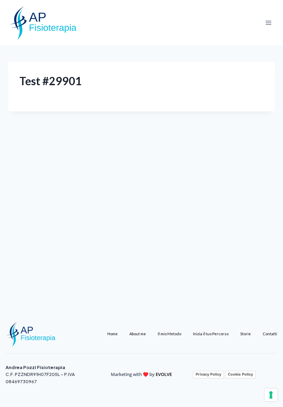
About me (137, 333)
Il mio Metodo (169, 333)
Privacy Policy (208, 374)
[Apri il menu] (268, 22)
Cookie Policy (240, 374)
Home (112, 333)
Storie (245, 333)
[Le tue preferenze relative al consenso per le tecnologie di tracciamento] (270, 394)
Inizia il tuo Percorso (210, 333)
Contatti (270, 333)
